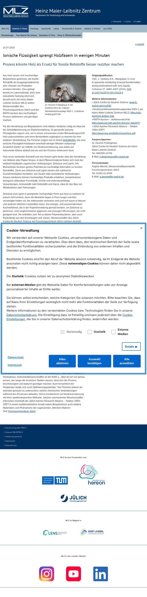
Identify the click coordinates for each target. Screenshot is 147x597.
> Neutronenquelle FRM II (15, 428)
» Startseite (116, 21)
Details (129, 346)
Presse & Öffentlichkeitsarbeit (69, 35)
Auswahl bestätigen (94, 361)
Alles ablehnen (62, 361)
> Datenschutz (10, 445)
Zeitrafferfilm (69, 140)
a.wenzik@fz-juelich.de (112, 176)
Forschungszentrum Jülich (22, 411)
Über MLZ (5, 28)
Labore (56, 28)
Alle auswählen (127, 361)
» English (137, 21)
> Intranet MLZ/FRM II (13, 432)
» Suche (127, 21)
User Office (107, 28)
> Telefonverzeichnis (13, 436)
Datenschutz (16, 357)
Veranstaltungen (7, 35)
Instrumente (46, 28)
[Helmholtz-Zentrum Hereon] (92, 474)
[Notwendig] (62, 332)
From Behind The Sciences (26, 35)
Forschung (34, 28)
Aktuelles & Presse (19, 28)
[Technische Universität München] (55, 481)
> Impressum (9, 441)
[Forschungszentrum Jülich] (73, 499)
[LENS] (55, 533)
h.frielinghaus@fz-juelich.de (114, 156)
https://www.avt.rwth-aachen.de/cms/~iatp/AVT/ (116, 123)
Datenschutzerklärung (22, 315)
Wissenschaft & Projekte (71, 28)
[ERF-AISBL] (92, 533)
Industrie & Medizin (92, 28)
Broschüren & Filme (47, 35)
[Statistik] (89, 332)
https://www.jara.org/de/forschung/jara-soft (113, 133)
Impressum (15, 364)
